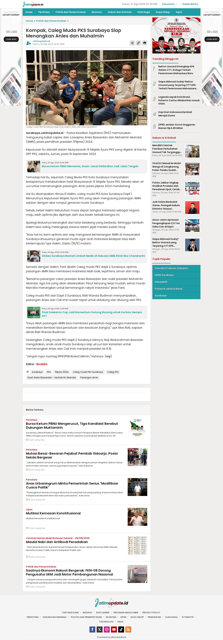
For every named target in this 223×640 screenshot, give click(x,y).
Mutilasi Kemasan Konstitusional (53, 513)
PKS (49, 372)
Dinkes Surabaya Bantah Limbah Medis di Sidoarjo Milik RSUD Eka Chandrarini (93, 256)
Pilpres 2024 (62, 372)
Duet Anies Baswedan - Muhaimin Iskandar (52, 377)
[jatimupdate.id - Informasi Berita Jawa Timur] (33, 4)
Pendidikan (154, 617)
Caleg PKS (113, 372)
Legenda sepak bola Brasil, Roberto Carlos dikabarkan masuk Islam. (179, 100)
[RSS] (128, 629)
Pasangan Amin (89, 377)
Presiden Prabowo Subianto (171, 268)
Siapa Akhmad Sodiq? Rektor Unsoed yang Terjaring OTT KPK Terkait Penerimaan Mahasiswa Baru (177, 85)
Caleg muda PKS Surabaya (88, 372)
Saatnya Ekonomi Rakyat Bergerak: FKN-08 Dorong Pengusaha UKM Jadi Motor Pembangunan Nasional (69, 572)
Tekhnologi (106, 621)
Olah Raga (171, 617)
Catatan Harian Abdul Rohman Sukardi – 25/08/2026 (57, 538)
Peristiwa (31, 420)
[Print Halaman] (144, 43)
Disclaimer (102, 612)
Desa (120, 621)
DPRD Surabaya (164, 275)
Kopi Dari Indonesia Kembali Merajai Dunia (175, 114)
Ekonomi (111, 617)
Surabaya (37, 372)
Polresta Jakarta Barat (169, 288)
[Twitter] (100, 629)
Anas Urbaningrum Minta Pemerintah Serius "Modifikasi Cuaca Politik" (72, 485)
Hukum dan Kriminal (55, 617)
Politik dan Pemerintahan (41, 566)
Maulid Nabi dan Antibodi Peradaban (57, 542)
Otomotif (188, 617)
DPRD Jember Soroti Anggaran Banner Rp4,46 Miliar (176, 126)
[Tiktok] (121, 629)
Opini (29, 509)
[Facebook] (92, 629)
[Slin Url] (138, 43)
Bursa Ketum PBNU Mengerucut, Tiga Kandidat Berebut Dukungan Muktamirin (72, 425)
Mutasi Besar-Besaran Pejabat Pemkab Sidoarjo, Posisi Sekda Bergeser (72, 455)
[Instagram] (107, 629)
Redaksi (87, 612)
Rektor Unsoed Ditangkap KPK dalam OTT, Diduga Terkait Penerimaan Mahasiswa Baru (176, 70)
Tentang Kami (70, 612)
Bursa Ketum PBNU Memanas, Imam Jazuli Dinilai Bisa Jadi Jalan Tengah (90, 166)
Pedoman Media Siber (125, 612)
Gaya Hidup (137, 617)
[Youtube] (114, 629)
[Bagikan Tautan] (132, 43)
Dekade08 (161, 282)
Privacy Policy (151, 612)
